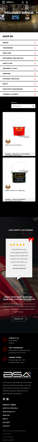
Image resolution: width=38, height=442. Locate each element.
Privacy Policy (7, 434)
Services (6, 415)
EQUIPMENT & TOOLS (10, 68)
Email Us (11, 343)
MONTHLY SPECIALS (10, 408)
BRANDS (5, 42)
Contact (6, 426)
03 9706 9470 (35, 2)
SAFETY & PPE (7, 63)
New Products (9, 412)
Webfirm (11, 440)
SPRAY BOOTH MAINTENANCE (13, 89)
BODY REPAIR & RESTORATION (13, 58)
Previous (23, 233)
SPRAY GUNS (7, 53)
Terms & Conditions (8, 437)
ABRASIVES (6, 73)
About (5, 419)
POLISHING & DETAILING (11, 79)
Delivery (6, 422)
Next (29, 233)
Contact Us (18, 319)
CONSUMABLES (8, 48)
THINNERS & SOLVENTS (10, 94)
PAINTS (5, 84)
